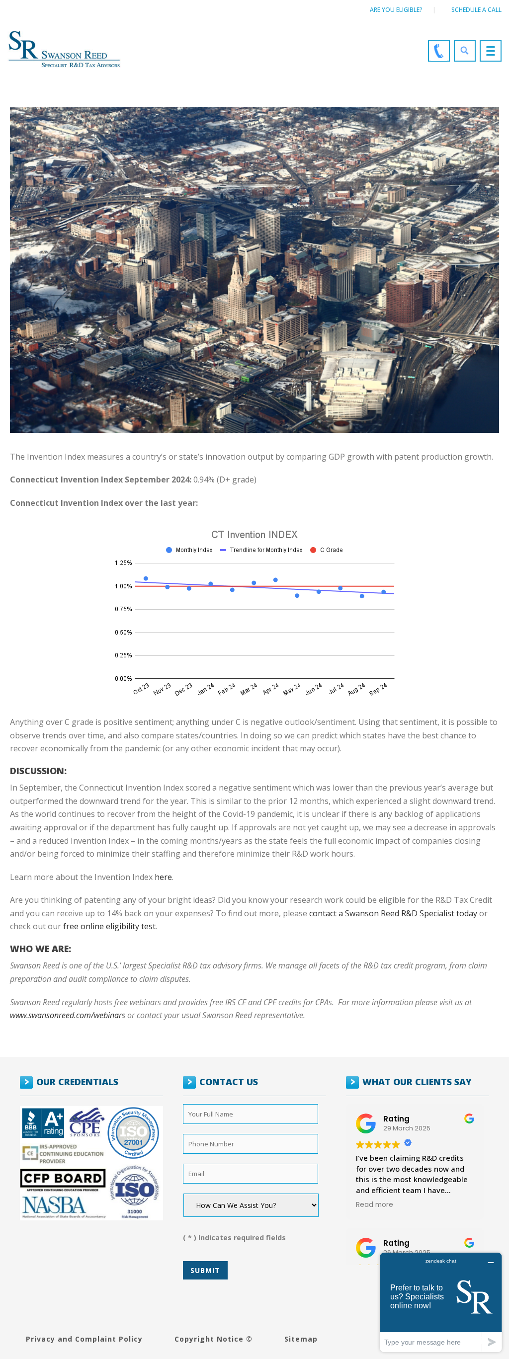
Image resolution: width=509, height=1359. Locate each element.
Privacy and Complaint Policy (84, 1339)
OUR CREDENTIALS (77, 1082)
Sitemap (301, 1339)
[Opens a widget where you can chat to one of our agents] (441, 1302)
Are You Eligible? (396, 9)
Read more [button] (374, 1204)
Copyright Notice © (213, 1339)
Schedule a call (476, 9)
